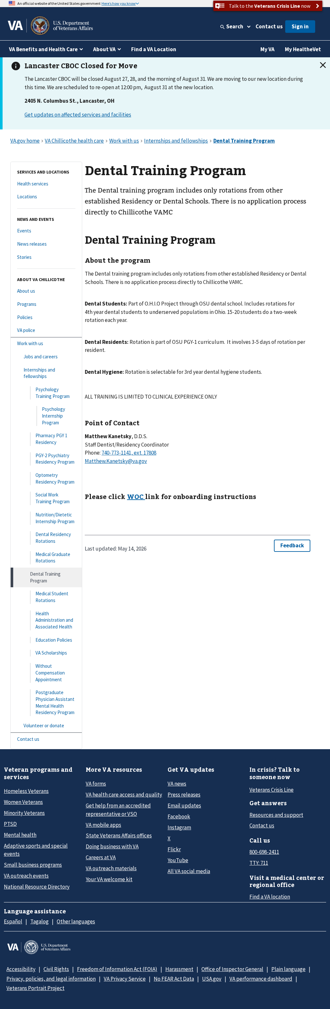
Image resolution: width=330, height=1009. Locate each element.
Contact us (269, 26)
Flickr (174, 849)
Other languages (76, 921)
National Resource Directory (37, 886)
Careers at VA (101, 857)
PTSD (10, 823)
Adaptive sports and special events (36, 849)
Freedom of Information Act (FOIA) (117, 969)
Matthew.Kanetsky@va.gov (116, 461)
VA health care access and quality (124, 794)
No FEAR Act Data (174, 978)
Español (13, 921)
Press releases (184, 794)
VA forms (96, 783)
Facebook (179, 816)
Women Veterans (23, 802)
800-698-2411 (264, 851)
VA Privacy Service (125, 978)
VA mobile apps (103, 824)
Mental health (20, 834)
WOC (136, 496)
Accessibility (20, 969)
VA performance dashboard (260, 978)
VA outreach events (26, 875)
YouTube (178, 860)
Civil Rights (56, 969)
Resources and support (276, 814)
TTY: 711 (258, 862)
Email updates (184, 805)
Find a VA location (269, 896)
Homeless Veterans (26, 791)
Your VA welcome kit (109, 879)
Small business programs (33, 864)
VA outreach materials (111, 868)
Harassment (179, 969)
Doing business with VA (112, 846)
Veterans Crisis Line (271, 789)
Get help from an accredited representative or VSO (118, 809)
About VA (104, 49)
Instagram (179, 827)
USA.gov (211, 978)
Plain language (288, 969)
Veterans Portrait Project (35, 988)
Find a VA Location (153, 49)
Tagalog (39, 921)
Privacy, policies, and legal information (51, 978)
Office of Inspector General (232, 969)
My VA (267, 49)
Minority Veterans (24, 812)
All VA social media (189, 871)
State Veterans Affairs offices (119, 835)
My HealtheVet (303, 49)
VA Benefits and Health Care (43, 49)
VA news (177, 783)
